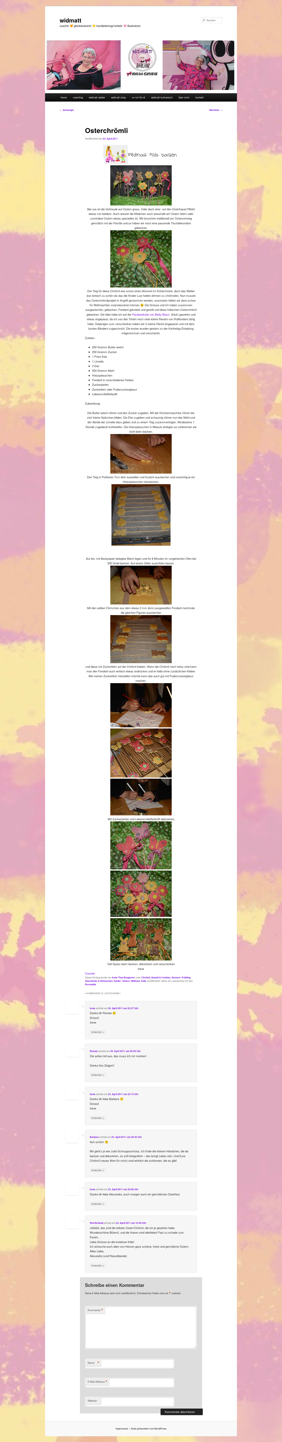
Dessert (176, 977)
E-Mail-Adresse (97, 1382)
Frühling (186, 977)
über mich (183, 97)
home (64, 97)
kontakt (199, 97)
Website (92, 1400)
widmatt (70, 20)
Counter (90, 973)
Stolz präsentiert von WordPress (149, 1428)
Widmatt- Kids (138, 981)
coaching (78, 97)
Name (93, 1363)
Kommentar (95, 1310)
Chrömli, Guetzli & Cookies (156, 977)
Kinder (117, 981)
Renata (94, 1051)
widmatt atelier (97, 97)
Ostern (126, 981)
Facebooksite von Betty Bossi (151, 314)
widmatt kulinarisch (161, 97)
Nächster (215, 110)
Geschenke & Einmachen (99, 981)
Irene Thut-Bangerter (123, 977)
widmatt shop (118, 97)
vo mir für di (138, 97)
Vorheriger (67, 110)
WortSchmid (96, 1223)
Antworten (97, 1032)
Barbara (94, 1137)
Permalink (90, 984)
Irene (92, 1008)
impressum (122, 1428)
